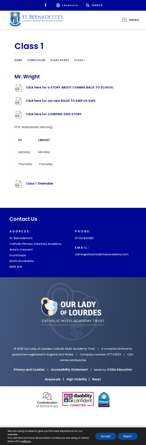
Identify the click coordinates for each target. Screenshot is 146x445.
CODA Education (119, 370)
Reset (96, 379)
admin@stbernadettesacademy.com (102, 254)
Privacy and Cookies (29, 370)
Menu (134, 20)
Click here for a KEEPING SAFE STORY (54, 116)
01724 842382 (84, 238)
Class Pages (59, 60)
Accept (106, 436)
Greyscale (54, 379)
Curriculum (36, 60)
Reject (128, 436)
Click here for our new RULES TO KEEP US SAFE (60, 102)
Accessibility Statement (69, 370)
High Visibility (78, 379)
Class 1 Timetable (39, 185)
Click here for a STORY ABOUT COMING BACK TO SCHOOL (69, 89)
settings (26, 441)
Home (18, 60)
